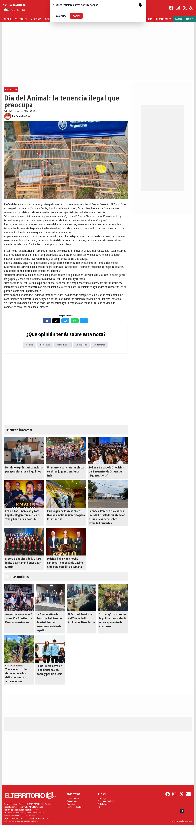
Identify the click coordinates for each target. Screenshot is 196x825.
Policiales (20, 19)
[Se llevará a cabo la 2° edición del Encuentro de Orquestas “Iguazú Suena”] (108, 450)
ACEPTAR (76, 15)
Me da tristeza (63, 344)
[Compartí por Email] (65, 320)
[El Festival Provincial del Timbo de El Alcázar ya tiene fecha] (81, 597)
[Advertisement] (98, 817)
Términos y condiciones (76, 807)
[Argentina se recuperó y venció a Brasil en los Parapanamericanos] (19, 597)
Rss (99, 807)
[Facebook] (171, 8)
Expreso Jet (102, 798)
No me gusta (45, 344)
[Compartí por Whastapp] (75, 320)
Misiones (36, 19)
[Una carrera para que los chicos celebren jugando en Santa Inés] (66, 450)
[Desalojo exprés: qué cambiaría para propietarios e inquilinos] (24, 450)
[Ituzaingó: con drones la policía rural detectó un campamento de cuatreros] (113, 597)
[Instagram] (178, 8)
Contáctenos (71, 801)
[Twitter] (185, 8)
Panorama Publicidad (106, 801)
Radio (178, 19)
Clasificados (163, 19)
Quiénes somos (73, 798)
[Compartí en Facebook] (47, 320)
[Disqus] (66, 389)
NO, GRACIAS (61, 15)
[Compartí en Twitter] (56, 320)
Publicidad (71, 804)
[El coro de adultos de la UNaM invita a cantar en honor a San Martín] (24, 541)
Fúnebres (147, 19)
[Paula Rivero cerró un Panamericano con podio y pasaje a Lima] (50, 649)
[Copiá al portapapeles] (84, 320)
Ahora (7, 19)
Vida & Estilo (11, 89)
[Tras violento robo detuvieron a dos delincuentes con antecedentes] (19, 649)
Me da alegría (81, 344)
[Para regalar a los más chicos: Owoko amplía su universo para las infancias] (66, 494)
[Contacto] (188, 794)
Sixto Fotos (102, 804)
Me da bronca (99, 344)
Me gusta (29, 344)
